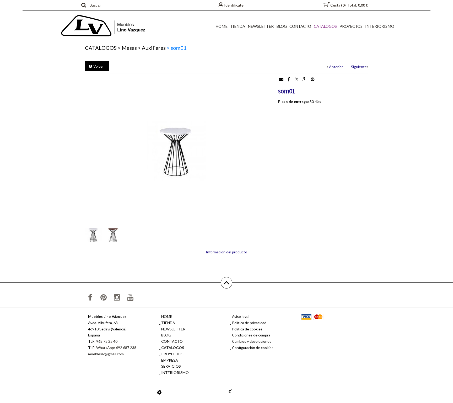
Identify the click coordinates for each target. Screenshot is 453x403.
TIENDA (237, 26)
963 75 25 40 (106, 341)
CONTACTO (300, 26)
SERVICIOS (171, 366)
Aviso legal (240, 316)
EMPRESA (169, 360)
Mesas (127, 48)
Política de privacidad (249, 322)
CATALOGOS (325, 26)
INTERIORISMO (379, 26)
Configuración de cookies (252, 347)
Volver (98, 66)
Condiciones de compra (251, 335)
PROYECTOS (351, 26)
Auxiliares (152, 48)
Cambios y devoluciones (251, 341)
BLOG (281, 26)
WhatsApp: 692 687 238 (116, 347)
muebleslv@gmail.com (106, 354)
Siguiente (359, 66)
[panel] (159, 392)
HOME (221, 26)
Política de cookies (247, 329)
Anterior (336, 66)
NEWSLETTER (261, 26)
